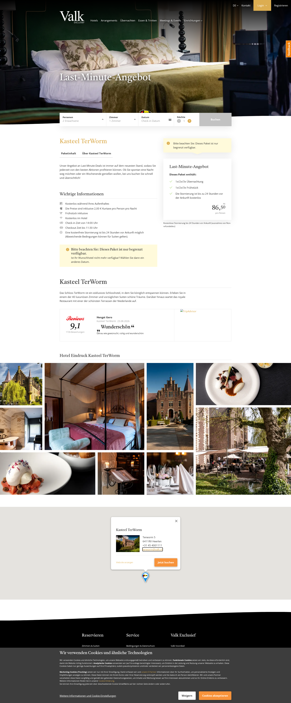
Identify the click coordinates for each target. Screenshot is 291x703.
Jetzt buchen (166, 562)
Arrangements (109, 20)
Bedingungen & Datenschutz (140, 645)
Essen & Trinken (147, 20)
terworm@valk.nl (153, 549)
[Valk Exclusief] (72, 17)
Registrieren (281, 5)
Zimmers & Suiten (91, 645)
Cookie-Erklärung (106, 681)
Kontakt (245, 5)
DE (234, 5)
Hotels (94, 20)
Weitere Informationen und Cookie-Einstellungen (88, 695)
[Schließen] (176, 521)
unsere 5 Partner (148, 672)
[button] (145, 577)
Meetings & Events (170, 20)
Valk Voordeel (178, 645)
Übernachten (127, 20)
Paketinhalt (68, 153)
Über (96, 153)
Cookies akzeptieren (215, 695)
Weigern (187, 695)
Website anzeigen (124, 562)
